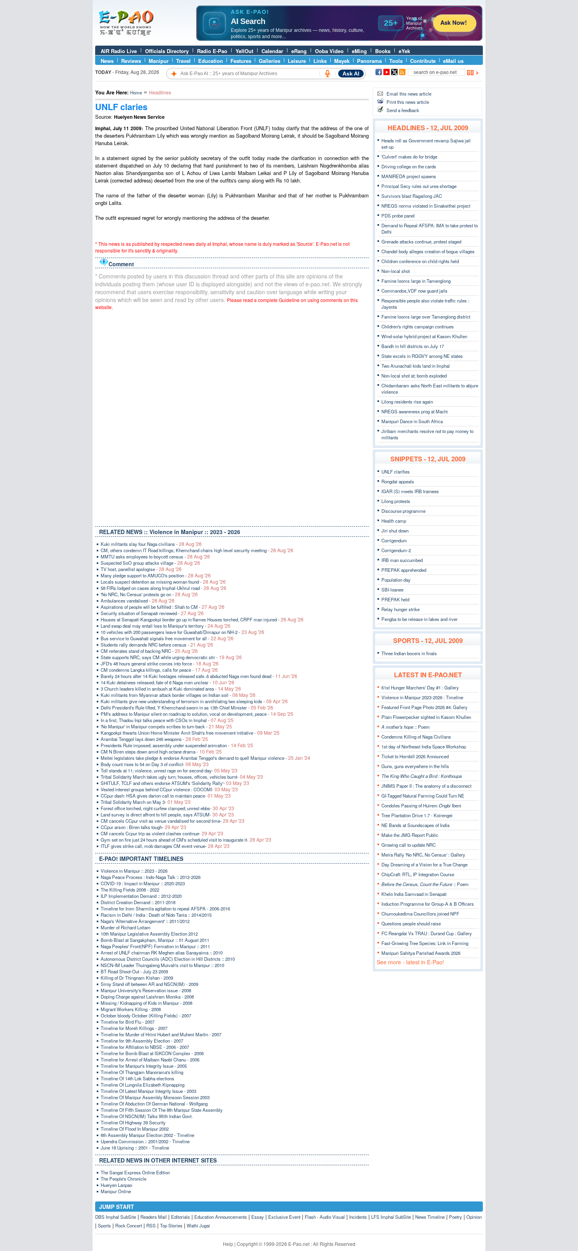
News (107, 60)
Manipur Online (116, 1191)
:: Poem (405, 727)
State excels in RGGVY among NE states (422, 356)
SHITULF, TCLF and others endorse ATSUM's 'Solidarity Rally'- (175, 783)
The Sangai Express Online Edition (135, 1172)
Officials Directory (167, 51)
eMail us (453, 60)
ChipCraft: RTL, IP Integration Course (417, 874)
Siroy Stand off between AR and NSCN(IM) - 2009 (149, 984)
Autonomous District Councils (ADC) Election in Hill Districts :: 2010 (168, 959)
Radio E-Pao (212, 51)
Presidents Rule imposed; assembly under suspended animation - (177, 745)
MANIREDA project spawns (408, 176)
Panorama (369, 60)
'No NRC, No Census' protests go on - (149, 594)
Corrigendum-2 (396, 550)
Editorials (180, 1217)
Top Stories (171, 1225)
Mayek (342, 60)
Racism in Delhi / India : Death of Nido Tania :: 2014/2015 (156, 915)
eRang (299, 51)
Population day (395, 580)
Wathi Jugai (198, 1225)
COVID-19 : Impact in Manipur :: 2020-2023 (143, 883)
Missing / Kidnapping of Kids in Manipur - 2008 (146, 1003)
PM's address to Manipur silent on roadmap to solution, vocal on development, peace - (197, 714)
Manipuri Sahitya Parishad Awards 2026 (420, 953)
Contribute (423, 60)
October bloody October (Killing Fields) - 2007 (146, 1015)
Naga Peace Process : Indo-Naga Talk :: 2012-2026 (151, 877)
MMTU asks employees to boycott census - (155, 556)
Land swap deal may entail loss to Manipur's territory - (165, 626)
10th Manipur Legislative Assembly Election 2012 (149, 933)
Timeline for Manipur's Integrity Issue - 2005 (144, 1066)
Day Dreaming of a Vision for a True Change (424, 864)
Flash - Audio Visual (325, 1217)
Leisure (297, 60)
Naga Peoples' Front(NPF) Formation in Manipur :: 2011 (155, 946)
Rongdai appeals (397, 481)
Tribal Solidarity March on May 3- (146, 802)
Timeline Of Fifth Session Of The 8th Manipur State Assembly (162, 1110)
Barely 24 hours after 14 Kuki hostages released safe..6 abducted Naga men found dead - (199, 676)
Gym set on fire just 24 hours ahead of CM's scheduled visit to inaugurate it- (186, 839)
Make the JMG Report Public (409, 835)
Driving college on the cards (408, 166)
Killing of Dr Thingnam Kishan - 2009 (137, 978)
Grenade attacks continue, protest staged (421, 241)
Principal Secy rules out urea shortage (419, 186)
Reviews (131, 60)
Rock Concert (128, 1225)
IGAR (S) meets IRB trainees (410, 491)
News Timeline (430, 1217)
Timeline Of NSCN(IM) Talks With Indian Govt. (147, 1116)
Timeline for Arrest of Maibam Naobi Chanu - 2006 (150, 1059)
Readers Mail (153, 1217)
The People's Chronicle (123, 1178)
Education (210, 60)
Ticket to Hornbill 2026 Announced (415, 756)
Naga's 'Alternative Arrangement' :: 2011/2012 (145, 921)
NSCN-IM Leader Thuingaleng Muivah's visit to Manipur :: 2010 (162, 965)
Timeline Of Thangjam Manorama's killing (142, 1072)
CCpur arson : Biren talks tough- (143, 827)
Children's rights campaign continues (417, 326)
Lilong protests (395, 501)
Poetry (455, 1217)
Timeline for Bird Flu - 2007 (128, 1022)
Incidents (358, 1217)
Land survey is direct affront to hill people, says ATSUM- (167, 814)
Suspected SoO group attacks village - (150, 563)
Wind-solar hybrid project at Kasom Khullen (424, 336)
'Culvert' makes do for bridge (409, 156)
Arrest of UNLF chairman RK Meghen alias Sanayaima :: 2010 (162, 952)
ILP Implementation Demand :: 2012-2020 (141, 896)
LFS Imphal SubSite (391, 1217)
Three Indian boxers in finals (409, 653)
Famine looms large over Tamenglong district (425, 316)
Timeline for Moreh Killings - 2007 (134, 1028)
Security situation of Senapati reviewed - (152, 613)
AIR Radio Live (119, 51)
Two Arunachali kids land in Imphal (415, 366)
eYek (404, 51)
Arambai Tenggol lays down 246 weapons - (154, 739)
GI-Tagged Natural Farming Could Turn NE (422, 795)
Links (320, 60)
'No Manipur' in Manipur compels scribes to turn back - (166, 726)
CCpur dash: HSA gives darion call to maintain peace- (166, 795)
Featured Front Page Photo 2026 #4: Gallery (424, 707)
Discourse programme (403, 511)
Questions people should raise (411, 923)
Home (136, 92)
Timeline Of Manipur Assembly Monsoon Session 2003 (155, 1097)
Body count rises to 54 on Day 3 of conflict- (155, 764)
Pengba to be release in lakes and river (419, 619)
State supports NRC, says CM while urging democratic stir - (171, 657)
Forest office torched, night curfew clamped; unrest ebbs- (167, 808)
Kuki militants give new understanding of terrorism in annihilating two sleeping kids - (194, 701)
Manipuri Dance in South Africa (412, 421)
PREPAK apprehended (403, 570)
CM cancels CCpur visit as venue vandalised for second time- (173, 821)
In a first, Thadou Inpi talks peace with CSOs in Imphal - (167, 720)
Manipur (159, 60)
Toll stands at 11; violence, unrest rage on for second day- (169, 770)
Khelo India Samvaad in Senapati (414, 894)
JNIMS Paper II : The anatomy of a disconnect (426, 786)
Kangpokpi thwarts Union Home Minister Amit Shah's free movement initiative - (190, 733)
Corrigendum (394, 540)
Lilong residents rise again (407, 401)
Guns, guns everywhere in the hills (415, 766)
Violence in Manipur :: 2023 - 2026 (134, 871)
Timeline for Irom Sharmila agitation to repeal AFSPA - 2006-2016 (165, 908)
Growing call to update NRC (408, 845)
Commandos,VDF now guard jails (414, 290)
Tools (396, 60)
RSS (151, 1225)
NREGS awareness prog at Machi (414, 411)
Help (228, 1243)
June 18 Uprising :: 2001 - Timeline (135, 1147)
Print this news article (408, 102)
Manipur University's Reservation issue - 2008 (146, 990)
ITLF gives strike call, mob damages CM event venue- (165, 846)
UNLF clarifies (395, 471)
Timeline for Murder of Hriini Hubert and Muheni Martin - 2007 (161, 1034)
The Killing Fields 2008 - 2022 (130, 889)
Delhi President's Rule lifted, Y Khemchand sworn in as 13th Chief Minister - (187, 707)
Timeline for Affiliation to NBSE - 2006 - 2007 (145, 1047)
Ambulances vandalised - (138, 600)
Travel (183, 60)
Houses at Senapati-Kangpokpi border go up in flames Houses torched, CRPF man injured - (202, 619)
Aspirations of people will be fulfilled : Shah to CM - (163, 607)
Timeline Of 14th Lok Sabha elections (137, 1078)
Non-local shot (395, 271)
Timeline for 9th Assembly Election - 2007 (142, 1040)
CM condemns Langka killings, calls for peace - (159, 670)
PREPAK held (395, 599)
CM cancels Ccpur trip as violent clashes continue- (162, 833)
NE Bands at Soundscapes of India (415, 825)
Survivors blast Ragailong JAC (411, 196)
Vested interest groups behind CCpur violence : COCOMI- (169, 789)
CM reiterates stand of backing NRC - (149, 651)
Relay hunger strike (400, 609)
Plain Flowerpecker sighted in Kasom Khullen (426, 717)
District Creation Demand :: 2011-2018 (138, 902)
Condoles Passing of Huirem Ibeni (421, 805)
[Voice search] (327, 73)
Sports (104, 1225)
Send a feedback (403, 110)
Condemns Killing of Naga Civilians (416, 736)
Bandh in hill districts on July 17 (412, 346)
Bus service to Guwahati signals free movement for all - (167, 638)
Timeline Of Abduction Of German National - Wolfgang (154, 1103)
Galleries (269, 60)
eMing (359, 51)
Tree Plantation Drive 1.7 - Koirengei (417, 815)
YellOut (244, 51)
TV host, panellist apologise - (141, 569)
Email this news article (409, 93)
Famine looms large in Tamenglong (416, 281)
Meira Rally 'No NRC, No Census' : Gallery (423, 854)
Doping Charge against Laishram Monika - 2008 (147, 996)
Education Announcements (220, 1217)
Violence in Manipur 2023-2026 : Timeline (422, 697)
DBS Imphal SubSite (115, 1217)
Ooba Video (329, 51)
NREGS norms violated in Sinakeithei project (425, 206)
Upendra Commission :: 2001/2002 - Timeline (145, 1141)
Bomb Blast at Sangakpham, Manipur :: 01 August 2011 (155, 940)
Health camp (393, 521)
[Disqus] (232, 416)
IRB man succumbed (402, 560)
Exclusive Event (284, 1217)
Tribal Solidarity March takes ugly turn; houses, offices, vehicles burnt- (182, 777)
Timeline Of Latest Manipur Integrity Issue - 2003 (148, 1091)
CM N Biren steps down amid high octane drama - (161, 751)
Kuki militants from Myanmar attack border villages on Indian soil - (178, 695)
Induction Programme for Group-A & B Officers (427, 904)
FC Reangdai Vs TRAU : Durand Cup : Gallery (426, 933)
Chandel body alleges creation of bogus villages (428, 251)
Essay (257, 1217)
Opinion (474, 1217)
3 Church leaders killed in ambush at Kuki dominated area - (171, 688)
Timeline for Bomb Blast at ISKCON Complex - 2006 (152, 1053)
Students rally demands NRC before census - (157, 644)
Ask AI (350, 73)
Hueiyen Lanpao (116, 1185)
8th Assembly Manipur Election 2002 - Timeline (147, 1135)
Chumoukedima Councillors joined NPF (420, 913)
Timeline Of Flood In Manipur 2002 (135, 1129)
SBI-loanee (392, 589)
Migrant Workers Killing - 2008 (131, 1009)
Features (240, 60)
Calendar (272, 51)
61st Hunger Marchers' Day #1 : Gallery (420, 687)
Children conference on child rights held (420, 261)
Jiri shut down (395, 530)
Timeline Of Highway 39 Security (133, 1122)
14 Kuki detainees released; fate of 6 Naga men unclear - (167, 682)
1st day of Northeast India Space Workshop (423, 746)
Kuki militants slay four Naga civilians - (151, 544)
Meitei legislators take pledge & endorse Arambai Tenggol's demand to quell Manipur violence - (205, 758)
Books (382, 51)
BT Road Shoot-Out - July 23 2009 (134, 971)
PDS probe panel (398, 215)
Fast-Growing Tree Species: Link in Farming (424, 943)
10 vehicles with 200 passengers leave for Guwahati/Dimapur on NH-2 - (182, 632)
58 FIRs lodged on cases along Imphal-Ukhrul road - (163, 588)
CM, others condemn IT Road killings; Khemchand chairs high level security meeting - (197, 550)
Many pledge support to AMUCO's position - (156, 575)
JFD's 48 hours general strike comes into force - (160, 663)
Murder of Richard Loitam (126, 927)
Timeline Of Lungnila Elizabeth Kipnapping (142, 1084)
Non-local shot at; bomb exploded (414, 375)
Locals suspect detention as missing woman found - (163, 582)
